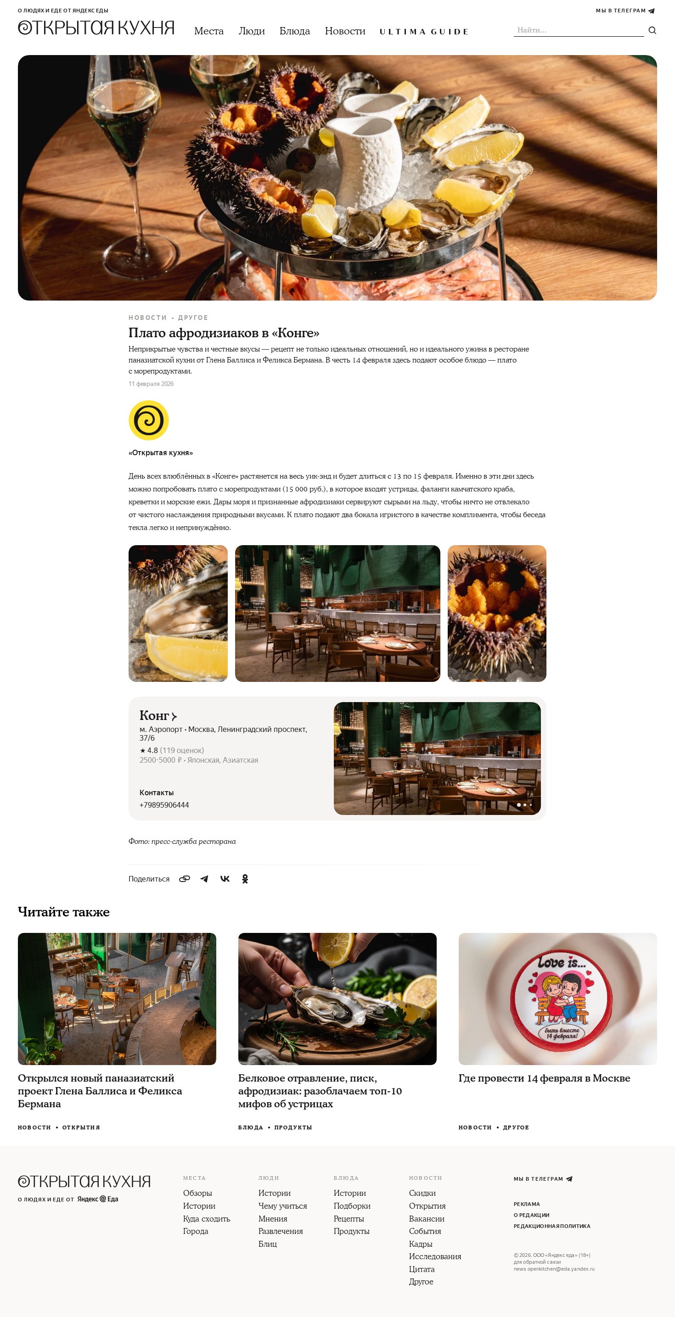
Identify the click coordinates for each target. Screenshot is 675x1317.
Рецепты (349, 1220)
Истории (199, 1207)
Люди (252, 31)
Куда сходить (206, 1220)
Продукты (294, 1128)
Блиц (268, 1245)
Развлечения (281, 1232)
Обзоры (197, 1194)
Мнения (273, 1220)
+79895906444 (164, 805)
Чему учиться (283, 1207)
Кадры (421, 1245)
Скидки (422, 1194)
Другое (193, 317)
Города (195, 1232)
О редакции (531, 1215)
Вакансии (426, 1220)
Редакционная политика (552, 1226)
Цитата (422, 1270)
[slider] (437, 758)
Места (209, 31)
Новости (345, 31)
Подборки (352, 1207)
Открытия (81, 1128)
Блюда (295, 31)
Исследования (435, 1257)
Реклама (527, 1204)
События (425, 1232)
